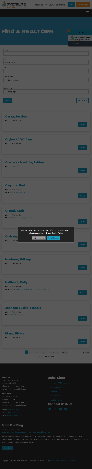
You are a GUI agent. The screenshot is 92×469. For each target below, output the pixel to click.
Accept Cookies (53, 238)
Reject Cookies (39, 238)
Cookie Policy (57, 233)
